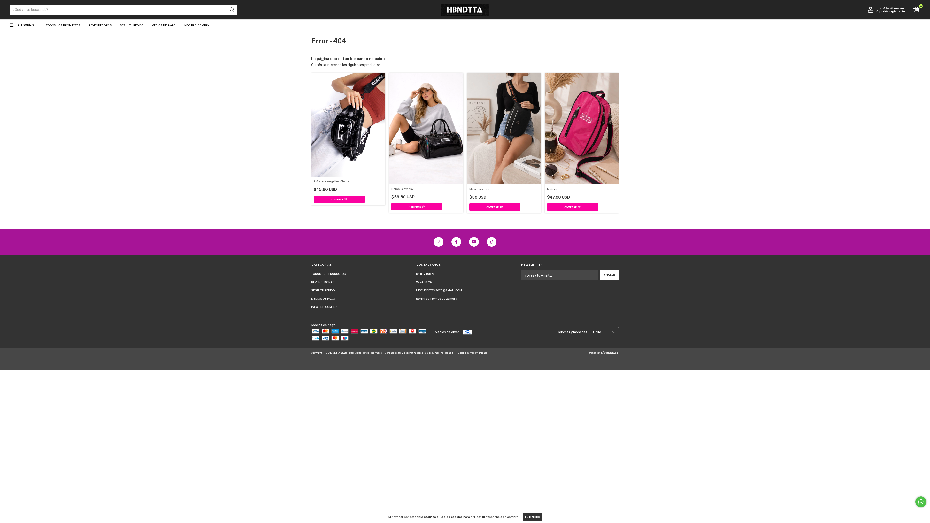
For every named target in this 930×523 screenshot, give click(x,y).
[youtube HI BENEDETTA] (474, 242)
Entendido (532, 516)
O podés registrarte (890, 11)
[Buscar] (232, 9)
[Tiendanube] (604, 353)
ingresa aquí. (447, 352)
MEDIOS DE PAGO (164, 25)
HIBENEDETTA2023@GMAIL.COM (439, 290)
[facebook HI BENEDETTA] (456, 242)
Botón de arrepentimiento (472, 352)
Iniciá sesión (895, 8)
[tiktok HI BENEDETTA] (491, 242)
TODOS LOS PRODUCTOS (63, 25)
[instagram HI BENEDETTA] (438, 242)
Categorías (25, 25)
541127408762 (426, 274)
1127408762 (424, 282)
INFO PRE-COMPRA (197, 25)
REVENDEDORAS (100, 25)
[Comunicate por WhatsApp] (920, 501)
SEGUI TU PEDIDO (132, 25)
